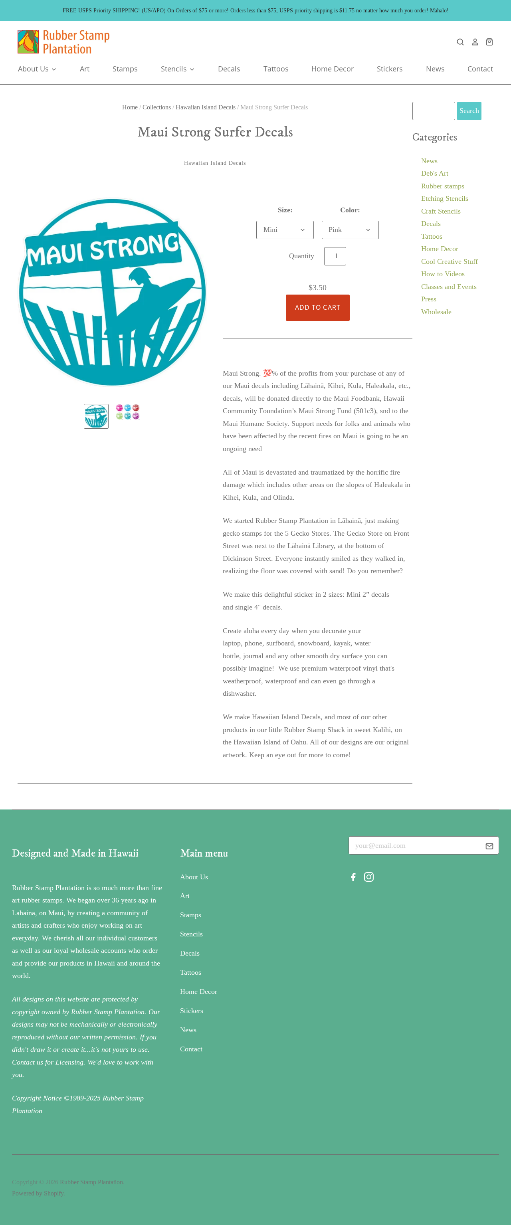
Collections (157, 107)
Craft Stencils (441, 211)
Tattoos (276, 68)
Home (130, 107)
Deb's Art (434, 173)
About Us (34, 68)
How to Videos (443, 274)
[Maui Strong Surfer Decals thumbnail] (96, 416)
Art (84, 68)
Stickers (390, 68)
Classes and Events (449, 287)
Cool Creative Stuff (449, 261)
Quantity (301, 256)
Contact (480, 68)
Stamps (125, 68)
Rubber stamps (442, 186)
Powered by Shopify (37, 1193)
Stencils (175, 68)
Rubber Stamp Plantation (91, 1182)
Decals (229, 68)
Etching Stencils (444, 198)
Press (428, 299)
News (435, 68)
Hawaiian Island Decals (206, 107)
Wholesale (436, 312)
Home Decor (332, 68)
